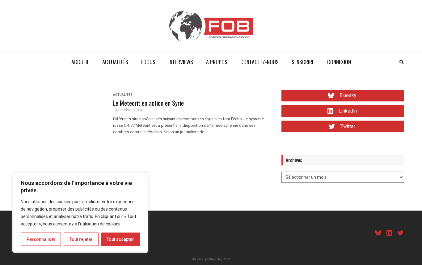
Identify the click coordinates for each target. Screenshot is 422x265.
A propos (216, 62)
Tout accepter (120, 239)
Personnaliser (41, 239)
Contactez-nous (259, 62)
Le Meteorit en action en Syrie (148, 103)
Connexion (339, 62)
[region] (80, 213)
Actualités (115, 62)
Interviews (180, 62)
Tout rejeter (81, 239)
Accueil (80, 62)
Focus (148, 62)
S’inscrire (303, 62)
